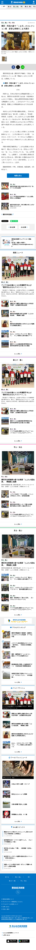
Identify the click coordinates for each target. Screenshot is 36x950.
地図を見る (18, 176)
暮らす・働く (28, 6)
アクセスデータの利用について (10, 904)
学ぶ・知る (12, 22)
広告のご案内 (6, 909)
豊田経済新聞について (8, 899)
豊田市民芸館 (7, 214)
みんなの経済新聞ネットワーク (18, 926)
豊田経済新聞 (17, 2)
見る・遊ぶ (16, 6)
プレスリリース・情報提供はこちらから (13, 901)
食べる (9, 6)
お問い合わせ (6, 906)
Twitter (18, 892)
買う (22, 6)
